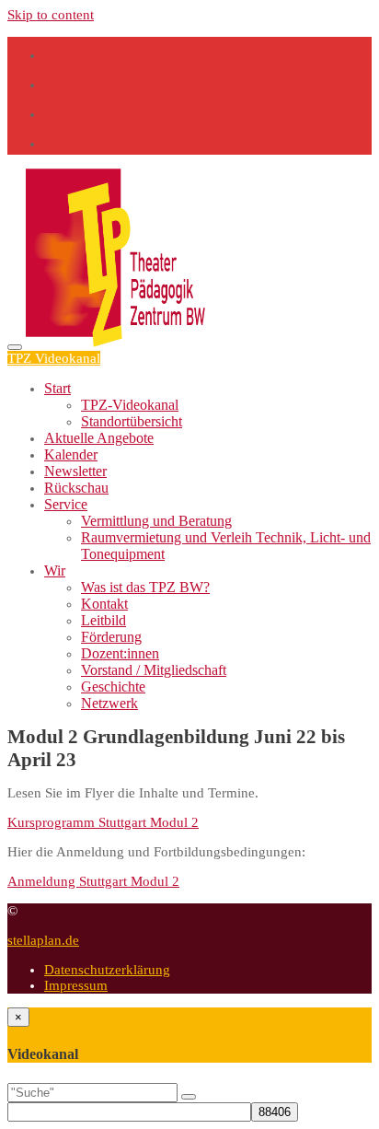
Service (65, 504)
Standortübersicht (131, 421)
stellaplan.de (43, 940)
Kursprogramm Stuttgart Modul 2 (103, 822)
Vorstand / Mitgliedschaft (153, 670)
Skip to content (50, 14)
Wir (54, 570)
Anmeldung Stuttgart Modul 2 (93, 881)
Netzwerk (109, 703)
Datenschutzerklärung (107, 969)
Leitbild (103, 620)
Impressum (76, 985)
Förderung (111, 637)
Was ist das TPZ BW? (145, 587)
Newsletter (75, 471)
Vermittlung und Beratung (156, 521)
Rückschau (76, 487)
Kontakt (104, 603)
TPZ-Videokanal (129, 405)
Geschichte (113, 686)
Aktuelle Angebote (99, 438)
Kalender (71, 454)
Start (57, 388)
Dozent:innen (120, 653)
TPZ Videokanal (53, 358)
